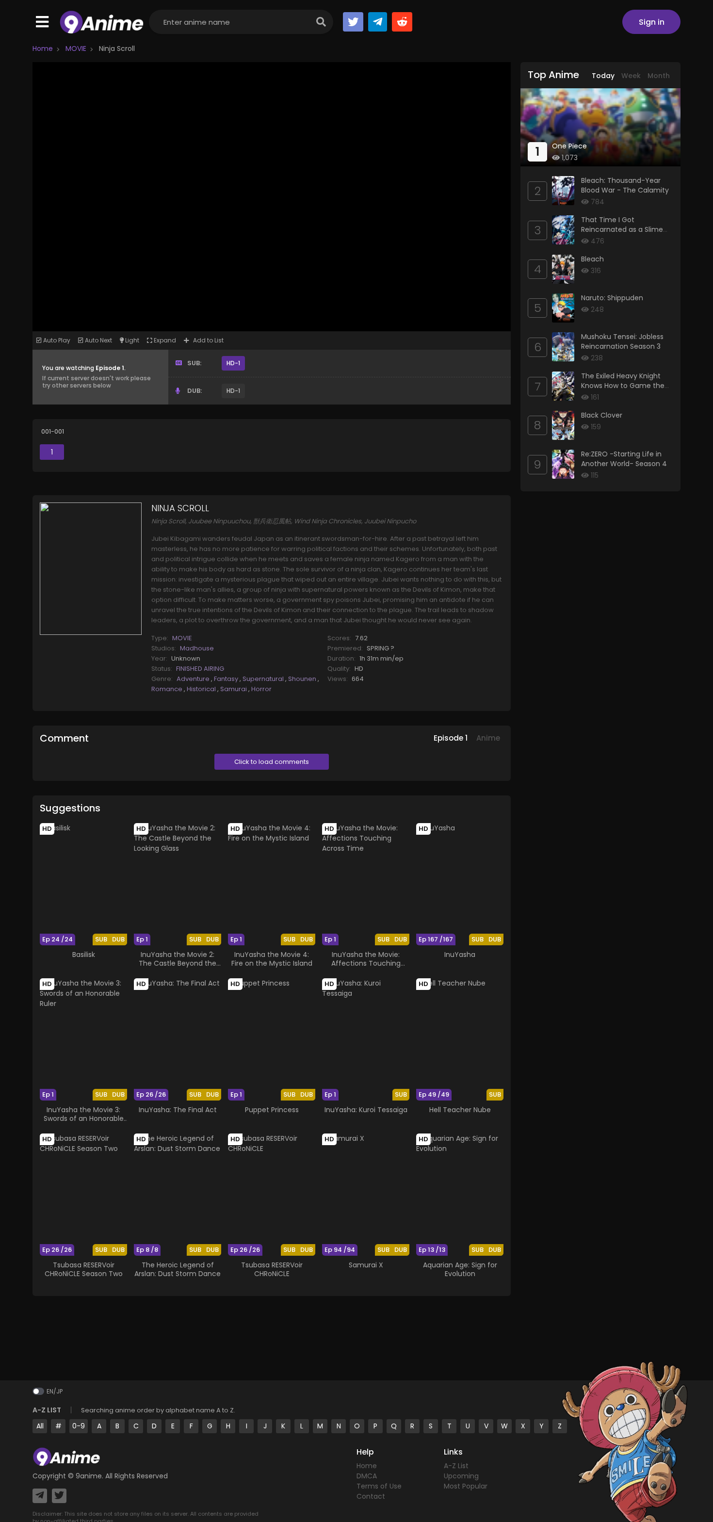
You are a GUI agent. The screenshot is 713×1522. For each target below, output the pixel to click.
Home (42, 48)
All (40, 1426)
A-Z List (456, 1466)
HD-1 (233, 363)
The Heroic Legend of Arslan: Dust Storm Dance (177, 1269)
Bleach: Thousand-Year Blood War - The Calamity (625, 185)
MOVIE (75, 48)
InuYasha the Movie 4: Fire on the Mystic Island (271, 959)
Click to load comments (271, 761)
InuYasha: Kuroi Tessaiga (365, 1110)
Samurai (234, 689)
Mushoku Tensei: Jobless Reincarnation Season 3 (622, 341)
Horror (261, 689)
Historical (202, 689)
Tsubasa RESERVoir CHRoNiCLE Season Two (84, 1269)
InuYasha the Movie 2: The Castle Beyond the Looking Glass (177, 963)
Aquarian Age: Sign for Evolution (460, 1269)
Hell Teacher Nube (460, 1110)
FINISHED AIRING (200, 668)
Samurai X (366, 1265)
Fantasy (227, 678)
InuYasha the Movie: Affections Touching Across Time (366, 963)
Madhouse (197, 648)
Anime (488, 738)
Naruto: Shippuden (612, 298)
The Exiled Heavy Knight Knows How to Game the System (622, 385)
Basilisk (83, 954)
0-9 (78, 1426)
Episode (451, 738)
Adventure (194, 678)
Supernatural (264, 678)
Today (603, 76)
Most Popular (465, 1486)
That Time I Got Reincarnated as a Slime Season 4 (622, 229)
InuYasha (459, 954)
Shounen (303, 678)
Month (659, 76)
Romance (167, 689)
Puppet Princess (272, 1110)
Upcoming (461, 1476)
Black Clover (601, 415)
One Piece (569, 146)
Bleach (592, 259)
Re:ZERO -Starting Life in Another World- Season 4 (624, 459)
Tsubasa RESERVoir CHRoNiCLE (272, 1269)
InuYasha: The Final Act (178, 1110)
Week (631, 76)
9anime (89, 1476)
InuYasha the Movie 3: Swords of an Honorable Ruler (84, 1118)
